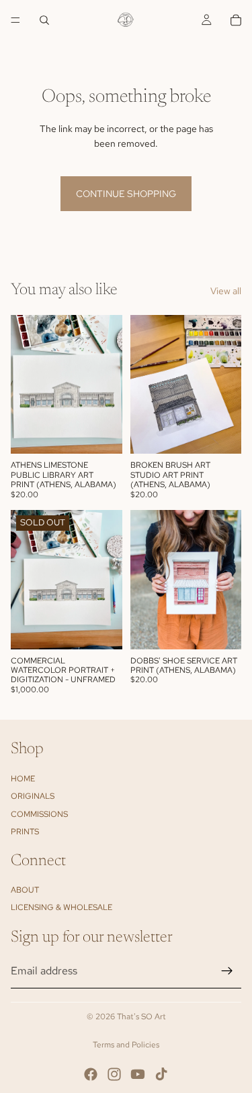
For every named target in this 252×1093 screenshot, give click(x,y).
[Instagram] (114, 1074)
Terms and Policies (126, 1044)
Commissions (39, 813)
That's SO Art (141, 1016)
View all (225, 291)
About (25, 890)
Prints (25, 831)
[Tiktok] (161, 1074)
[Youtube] (138, 1074)
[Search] (44, 20)
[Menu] (15, 20)
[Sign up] (227, 971)
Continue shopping (126, 194)
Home (23, 778)
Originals (32, 796)
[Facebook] (91, 1074)
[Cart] (236, 20)
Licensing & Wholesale (61, 907)
